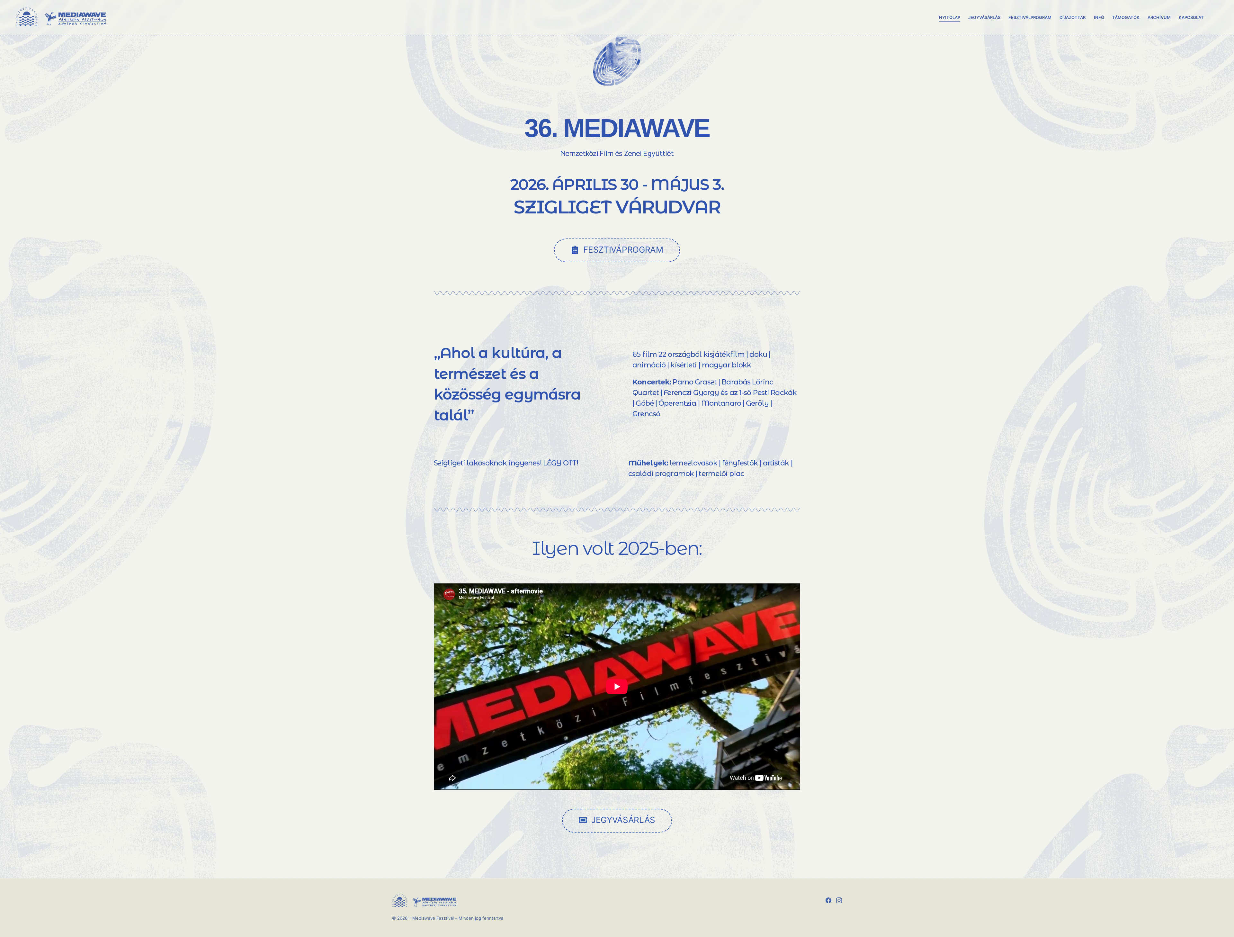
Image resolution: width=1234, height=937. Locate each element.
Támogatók (1126, 17)
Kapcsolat (1191, 17)
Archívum (1159, 17)
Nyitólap (949, 17)
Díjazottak (1073, 17)
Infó (1099, 17)
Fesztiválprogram (1029, 17)
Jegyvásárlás (984, 17)
